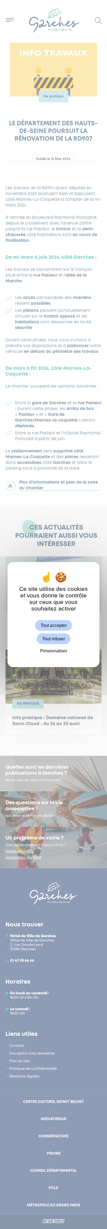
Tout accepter (54, 625)
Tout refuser (53, 638)
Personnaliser (53, 651)
